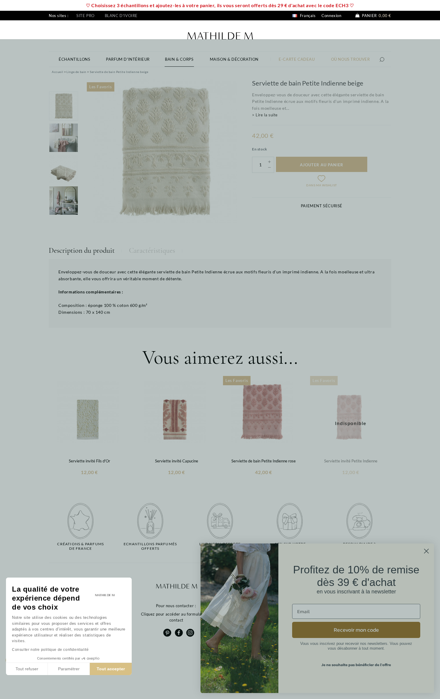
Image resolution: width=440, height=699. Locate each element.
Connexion (331, 15)
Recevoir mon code (356, 630)
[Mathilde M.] (220, 35)
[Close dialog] (426, 551)
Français (307, 15)
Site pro (85, 15)
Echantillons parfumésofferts (150, 546)
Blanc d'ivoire (121, 15)
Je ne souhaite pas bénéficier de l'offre (356, 665)
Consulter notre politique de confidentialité (50, 650)
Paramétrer (69, 668)
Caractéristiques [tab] (152, 250)
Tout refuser (27, 668)
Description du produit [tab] (82, 250)
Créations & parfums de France (80, 546)
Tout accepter (111, 668)
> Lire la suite (265, 114)
